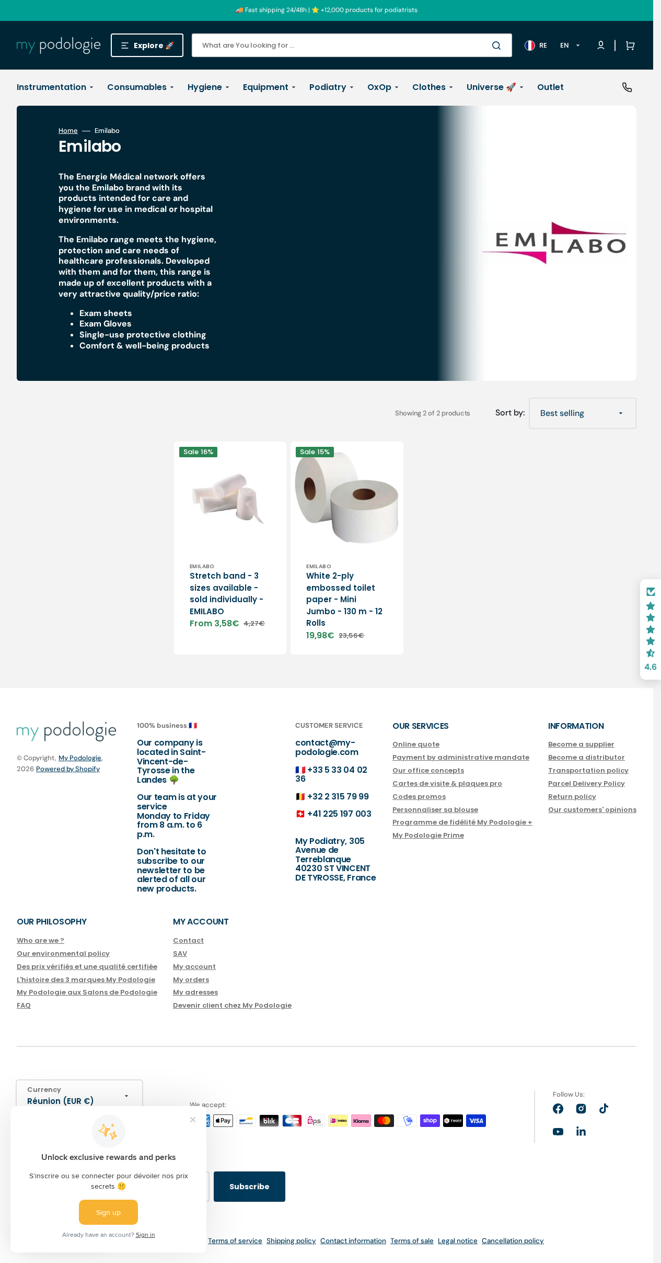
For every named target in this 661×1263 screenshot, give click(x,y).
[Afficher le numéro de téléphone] (627, 87)
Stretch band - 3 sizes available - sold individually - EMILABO (226, 593)
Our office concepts (428, 770)
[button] (628, 45)
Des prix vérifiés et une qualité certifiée (87, 967)
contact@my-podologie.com (326, 747)
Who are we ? (40, 941)
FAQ (24, 1005)
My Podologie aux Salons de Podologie (87, 992)
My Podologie (80, 757)
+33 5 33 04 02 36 (331, 774)
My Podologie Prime (428, 835)
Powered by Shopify (68, 768)
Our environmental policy (63, 953)
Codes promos (419, 797)
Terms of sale (412, 1240)
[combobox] (352, 45)
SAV (180, 953)
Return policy (572, 797)
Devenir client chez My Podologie (232, 1005)
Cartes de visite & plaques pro (447, 783)
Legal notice (458, 1240)
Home (68, 131)
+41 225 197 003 (339, 814)
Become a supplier (581, 744)
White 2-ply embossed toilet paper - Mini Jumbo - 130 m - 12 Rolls (344, 599)
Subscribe (249, 1186)
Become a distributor (586, 757)
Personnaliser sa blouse (435, 810)
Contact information (353, 1240)
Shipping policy (291, 1240)
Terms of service (235, 1240)
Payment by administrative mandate (460, 757)
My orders (191, 980)
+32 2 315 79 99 (337, 797)
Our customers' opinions (592, 810)
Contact (188, 941)
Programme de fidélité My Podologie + (462, 822)
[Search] (498, 45)
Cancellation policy (513, 1240)
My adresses (195, 992)
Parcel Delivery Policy (586, 783)
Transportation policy (588, 770)
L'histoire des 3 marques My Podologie (86, 980)
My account (194, 967)
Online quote (415, 744)
